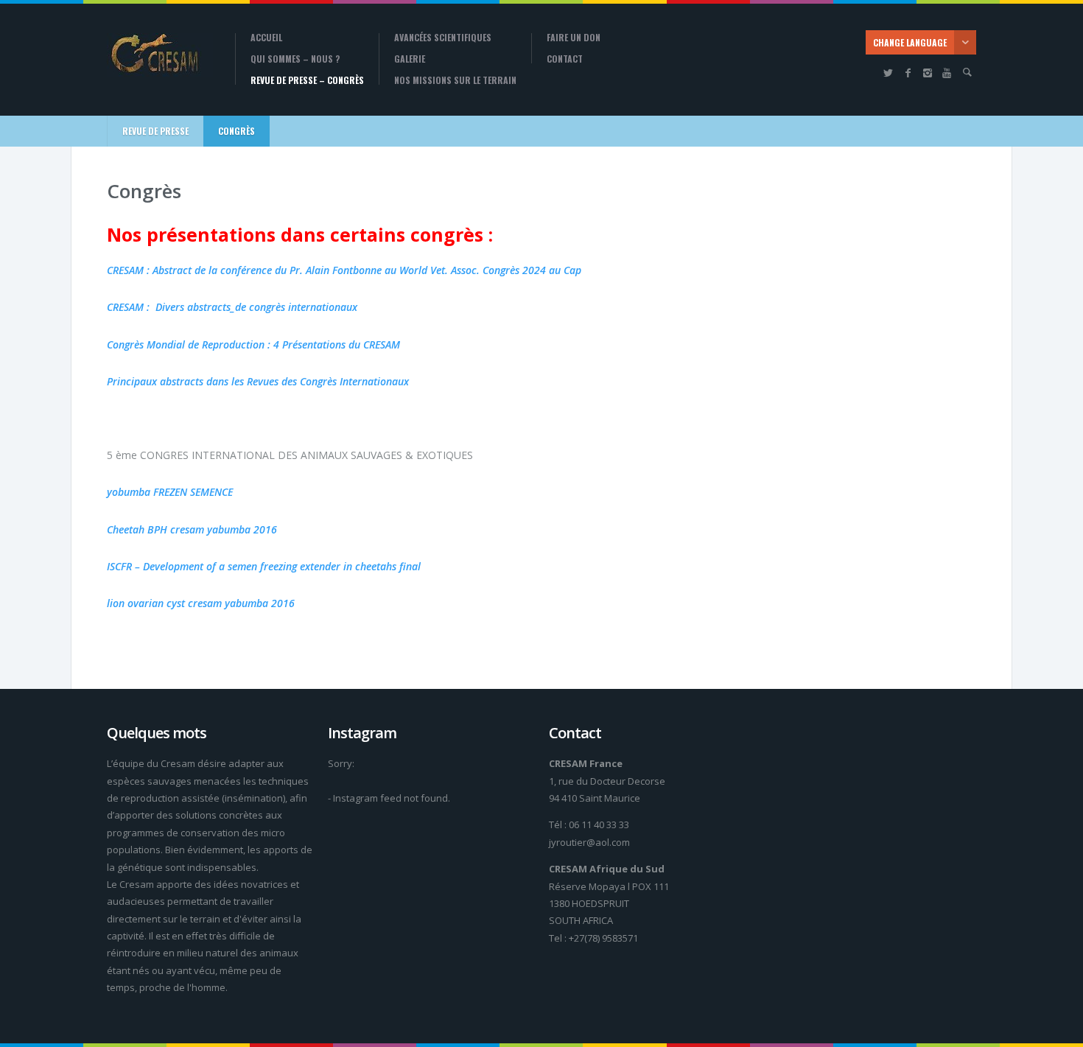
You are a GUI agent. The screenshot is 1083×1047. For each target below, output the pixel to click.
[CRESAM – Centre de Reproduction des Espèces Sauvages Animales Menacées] (160, 55)
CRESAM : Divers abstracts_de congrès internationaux (232, 307)
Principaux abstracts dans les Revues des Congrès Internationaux (258, 381)
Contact (565, 59)
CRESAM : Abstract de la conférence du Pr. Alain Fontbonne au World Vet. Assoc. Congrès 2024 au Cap (344, 270)
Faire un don (573, 37)
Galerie (409, 59)
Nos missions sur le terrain (455, 80)
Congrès (236, 131)
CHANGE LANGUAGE (910, 42)
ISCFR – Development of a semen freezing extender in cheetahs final (264, 566)
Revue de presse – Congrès (307, 80)
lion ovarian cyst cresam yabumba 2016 (201, 603)
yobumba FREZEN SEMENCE (170, 492)
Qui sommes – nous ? (295, 59)
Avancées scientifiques (442, 37)
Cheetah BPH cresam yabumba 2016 (192, 529)
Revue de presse (155, 131)
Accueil (266, 37)
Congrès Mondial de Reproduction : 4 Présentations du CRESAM (253, 344)
